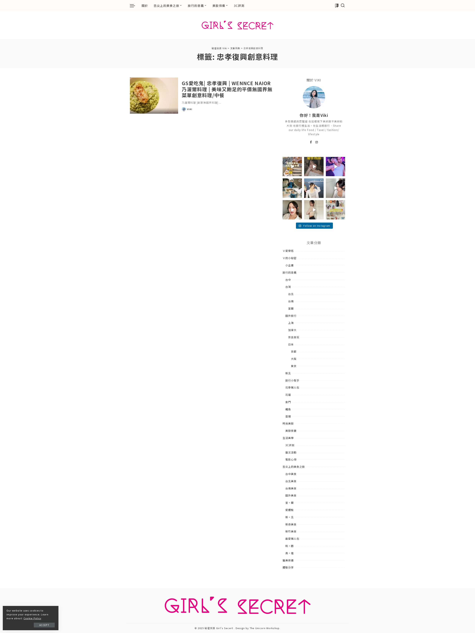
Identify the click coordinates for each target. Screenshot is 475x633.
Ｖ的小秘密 (290, 258)
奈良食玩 (293, 337)
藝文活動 (291, 452)
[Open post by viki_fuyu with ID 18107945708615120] (292, 188)
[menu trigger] (134, 5)
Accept (44, 625)
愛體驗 (289, 510)
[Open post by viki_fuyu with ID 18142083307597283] (335, 166)
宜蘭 (291, 308)
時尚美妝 (288, 423)
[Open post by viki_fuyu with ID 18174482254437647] (313, 188)
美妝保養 (291, 431)
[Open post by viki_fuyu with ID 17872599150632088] (313, 166)
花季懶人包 (292, 387)
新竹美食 (291, 531)
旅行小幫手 (292, 380)
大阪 (294, 359)
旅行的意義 (290, 272)
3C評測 (289, 445)
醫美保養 (288, 560)
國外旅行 (291, 316)
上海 (291, 323)
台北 (291, 294)
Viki (189, 109)
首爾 (288, 416)
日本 (291, 344)
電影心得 (291, 459)
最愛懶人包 (292, 538)
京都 (294, 351)
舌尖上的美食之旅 (294, 466)
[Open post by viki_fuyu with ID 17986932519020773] (335, 188)
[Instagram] (317, 142)
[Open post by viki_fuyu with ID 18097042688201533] (335, 209)
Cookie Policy (32, 618)
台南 (291, 301)
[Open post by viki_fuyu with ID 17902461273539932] (313, 209)
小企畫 (289, 265)
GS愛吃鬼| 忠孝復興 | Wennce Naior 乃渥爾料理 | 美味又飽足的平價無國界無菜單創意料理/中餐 (227, 89)
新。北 (289, 517)
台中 (288, 280)
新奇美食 (291, 524)
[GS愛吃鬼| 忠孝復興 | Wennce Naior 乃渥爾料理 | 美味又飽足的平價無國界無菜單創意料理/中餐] (154, 96)
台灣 (288, 287)
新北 (288, 373)
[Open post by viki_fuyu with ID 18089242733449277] (292, 209)
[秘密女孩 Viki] (237, 25)
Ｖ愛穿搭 (288, 251)
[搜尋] (342, 5)
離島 (288, 409)
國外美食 (291, 495)
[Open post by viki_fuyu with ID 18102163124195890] (292, 166)
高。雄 (289, 553)
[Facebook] (311, 142)
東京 (294, 366)
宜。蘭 (289, 502)
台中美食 (291, 474)
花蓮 (288, 395)
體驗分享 (288, 567)
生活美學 (288, 438)
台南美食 (291, 488)
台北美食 (291, 481)
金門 (288, 402)
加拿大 (292, 330)
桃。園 (289, 546)
